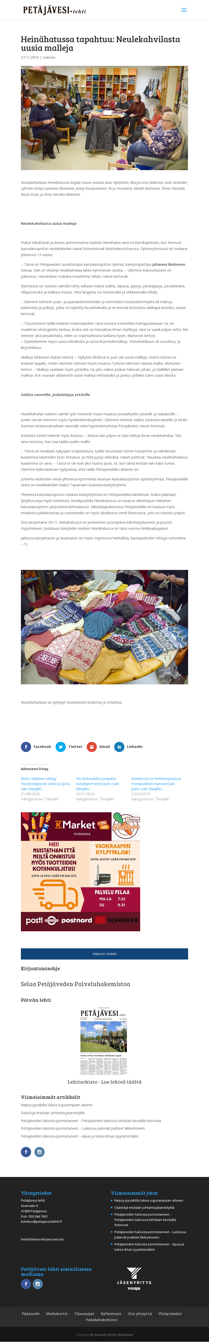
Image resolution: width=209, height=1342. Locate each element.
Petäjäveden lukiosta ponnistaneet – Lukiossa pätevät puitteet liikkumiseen (83, 1128)
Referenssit (111, 1313)
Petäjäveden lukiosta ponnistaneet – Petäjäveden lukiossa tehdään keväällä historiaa (91, 1120)
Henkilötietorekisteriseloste (42, 1239)
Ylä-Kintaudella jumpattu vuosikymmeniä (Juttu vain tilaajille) (97, 783)
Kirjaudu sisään (104, 954)
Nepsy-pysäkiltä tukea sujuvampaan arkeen (57, 1104)
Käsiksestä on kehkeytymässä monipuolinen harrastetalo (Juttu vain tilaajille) (156, 783)
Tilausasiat (84, 1313)
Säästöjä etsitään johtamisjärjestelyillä (53, 1112)
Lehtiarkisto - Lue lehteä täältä (105, 1081)
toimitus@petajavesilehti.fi (41, 1221)
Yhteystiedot (170, 1313)
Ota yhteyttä (140, 1313)
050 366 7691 (38, 1216)
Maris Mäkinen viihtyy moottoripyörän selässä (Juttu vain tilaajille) (45, 783)
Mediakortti (57, 1313)
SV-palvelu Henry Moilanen (111, 1335)
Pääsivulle (31, 1313)
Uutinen (49, 57)
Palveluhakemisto (101, 1319)
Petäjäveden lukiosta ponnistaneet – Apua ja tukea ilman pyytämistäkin (79, 1136)
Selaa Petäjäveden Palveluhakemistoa (75, 984)
